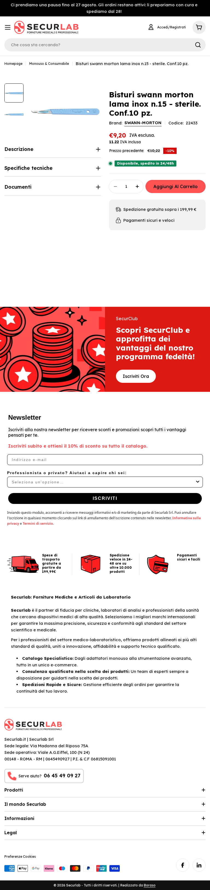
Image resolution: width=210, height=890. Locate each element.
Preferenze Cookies (20, 856)
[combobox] (103, 482)
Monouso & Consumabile (49, 64)
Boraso (150, 885)
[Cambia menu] (7, 27)
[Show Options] (197, 482)
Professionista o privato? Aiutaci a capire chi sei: (67, 473)
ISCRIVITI (105, 498)
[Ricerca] (198, 45)
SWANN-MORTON (143, 122)
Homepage (13, 64)
